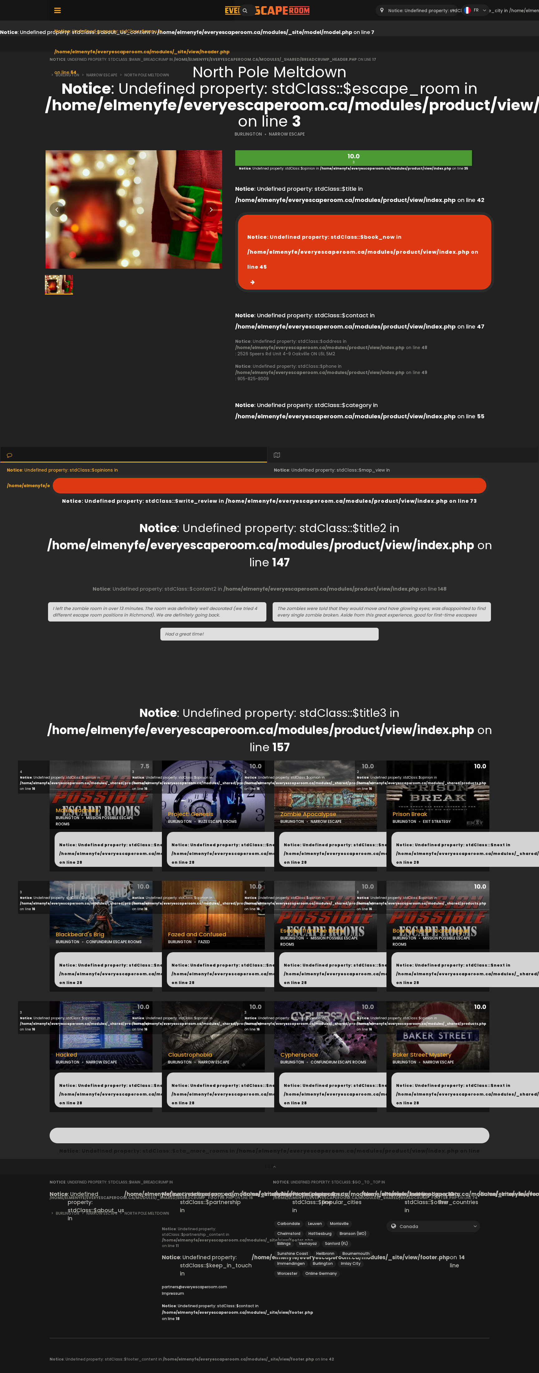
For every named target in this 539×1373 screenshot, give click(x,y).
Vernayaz (308, 1243)
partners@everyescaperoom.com (194, 1286)
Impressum (173, 1293)
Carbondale (288, 1223)
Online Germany (321, 1273)
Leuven (315, 1223)
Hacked (66, 1054)
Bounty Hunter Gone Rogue (431, 930)
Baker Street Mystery (422, 1054)
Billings (284, 1243)
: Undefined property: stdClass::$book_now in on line (362, 252)
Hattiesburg (320, 1233)
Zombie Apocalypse (308, 814)
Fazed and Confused (197, 934)
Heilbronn (325, 1253)
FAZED (204, 941)
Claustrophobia (190, 1054)
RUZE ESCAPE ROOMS (217, 821)
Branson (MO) (353, 1233)
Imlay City (351, 1263)
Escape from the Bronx (312, 930)
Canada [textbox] (409, 1227)
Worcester (287, 1273)
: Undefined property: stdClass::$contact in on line (237, 1312)
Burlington (323, 1263)
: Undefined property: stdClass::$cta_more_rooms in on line (269, 1135)
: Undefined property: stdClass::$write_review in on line (269, 485)
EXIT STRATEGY (437, 821)
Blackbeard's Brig (80, 934)
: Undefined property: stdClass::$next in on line (147, 853)
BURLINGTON (248, 134)
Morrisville (339, 1223)
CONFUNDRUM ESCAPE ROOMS (114, 941)
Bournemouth (356, 1253)
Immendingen (291, 1263)
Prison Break (410, 814)
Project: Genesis (190, 814)
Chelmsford (288, 1233)
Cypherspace (299, 1054)
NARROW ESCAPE (287, 134)
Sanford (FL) (336, 1243)
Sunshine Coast (292, 1253)
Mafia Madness (77, 810)
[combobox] (417, 10)
